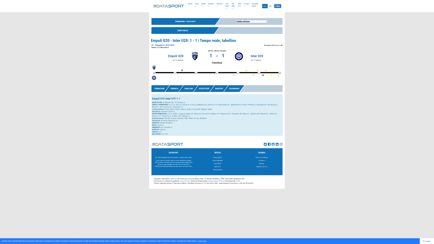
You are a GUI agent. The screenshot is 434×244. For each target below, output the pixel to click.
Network (261, 163)
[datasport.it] (168, 6)
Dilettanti (220, 4)
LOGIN (278, 6)
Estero (203, 4)
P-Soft (238, 181)
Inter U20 (257, 56)
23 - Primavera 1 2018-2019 (162, 45)
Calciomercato (217, 169)
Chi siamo (262, 160)
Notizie (190, 4)
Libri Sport (233, 5)
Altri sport (227, 5)
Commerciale (185, 181)
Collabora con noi (255, 5)
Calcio (197, 4)
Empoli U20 (175, 56)
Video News (217, 163)
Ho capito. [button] (427, 241)
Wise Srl (174, 178)
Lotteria (246, 4)
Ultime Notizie (217, 157)
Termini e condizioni (262, 157)
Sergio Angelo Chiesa (216, 181)
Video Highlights (217, 160)
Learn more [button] (202, 241)
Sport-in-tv (218, 166)
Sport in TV (239, 5)
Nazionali (211, 4)
